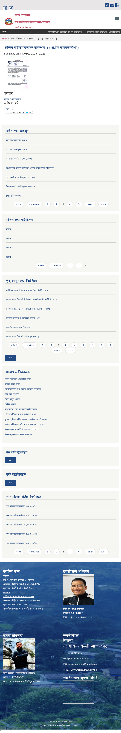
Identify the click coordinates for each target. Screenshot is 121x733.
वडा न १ (9, 257)
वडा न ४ (9, 229)
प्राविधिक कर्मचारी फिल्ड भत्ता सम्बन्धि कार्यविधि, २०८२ (27, 290)
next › (90, 204)
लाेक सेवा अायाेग (12, 394)
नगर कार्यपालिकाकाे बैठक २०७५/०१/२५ (21, 506)
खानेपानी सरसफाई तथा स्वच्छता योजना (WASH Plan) (28, 308)
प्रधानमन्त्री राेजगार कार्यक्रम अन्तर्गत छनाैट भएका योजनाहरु (30, 168)
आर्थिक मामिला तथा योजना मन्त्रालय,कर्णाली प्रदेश (24, 424)
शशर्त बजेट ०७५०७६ (14, 196)
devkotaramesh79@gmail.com (25, 681)
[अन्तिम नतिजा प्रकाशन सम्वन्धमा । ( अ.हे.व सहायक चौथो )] (17, 73)
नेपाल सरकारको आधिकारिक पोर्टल (18, 379)
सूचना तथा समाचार (12, 99)
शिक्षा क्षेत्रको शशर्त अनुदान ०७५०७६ (20, 186)
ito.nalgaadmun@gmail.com (82, 664)
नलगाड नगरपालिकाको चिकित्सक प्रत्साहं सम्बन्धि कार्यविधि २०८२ (31, 299)
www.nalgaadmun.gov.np (84, 669)
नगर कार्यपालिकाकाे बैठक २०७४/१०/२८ (21, 534)
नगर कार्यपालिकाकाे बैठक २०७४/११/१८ (21, 524)
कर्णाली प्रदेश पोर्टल (12, 384)
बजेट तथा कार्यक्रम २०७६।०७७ (19, 158)
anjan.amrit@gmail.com (81, 617)
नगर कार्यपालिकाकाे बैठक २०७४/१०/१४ (21, 543)
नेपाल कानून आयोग (12, 399)
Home (5, 38)
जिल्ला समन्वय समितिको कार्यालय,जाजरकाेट (22, 429)
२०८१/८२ (8, 108)
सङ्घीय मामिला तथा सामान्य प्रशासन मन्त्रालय (23, 389)
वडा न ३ (9, 238)
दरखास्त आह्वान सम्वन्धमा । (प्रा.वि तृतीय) (96, 32)
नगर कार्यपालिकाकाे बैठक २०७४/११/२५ (21, 515)
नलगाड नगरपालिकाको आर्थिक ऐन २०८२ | (22, 336)
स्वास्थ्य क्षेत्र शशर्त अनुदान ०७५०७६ (20, 177)
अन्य (10, 358)
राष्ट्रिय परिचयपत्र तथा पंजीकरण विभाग (20, 414)
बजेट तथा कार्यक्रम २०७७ (16, 140)
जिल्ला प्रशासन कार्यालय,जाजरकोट (18, 434)
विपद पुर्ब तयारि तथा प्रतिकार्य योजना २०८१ (23, 318)
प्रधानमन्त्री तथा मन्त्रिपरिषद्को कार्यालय (21, 409)
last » (103, 204)
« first (18, 204)
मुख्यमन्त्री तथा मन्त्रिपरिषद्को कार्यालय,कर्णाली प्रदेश (26, 419)
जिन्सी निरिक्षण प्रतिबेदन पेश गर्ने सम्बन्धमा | (57, 32)
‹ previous (34, 204)
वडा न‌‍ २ (9, 247)
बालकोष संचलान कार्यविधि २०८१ (19, 327)
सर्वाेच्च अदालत (10, 404)
